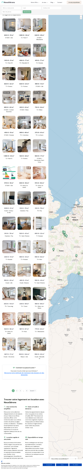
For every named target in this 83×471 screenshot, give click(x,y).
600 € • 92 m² (24, 183)
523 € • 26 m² (24, 156)
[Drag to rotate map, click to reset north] (81, 18)
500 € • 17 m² (39, 156)
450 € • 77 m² (24, 60)
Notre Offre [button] (34, 2)
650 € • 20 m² (9, 107)
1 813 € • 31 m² (9, 60)
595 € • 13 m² (39, 84)
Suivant (32, 390)
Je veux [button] (44, 2)
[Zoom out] (81, 16)
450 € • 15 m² (9, 132)
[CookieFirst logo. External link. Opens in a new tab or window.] (1, 461)
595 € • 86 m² (24, 132)
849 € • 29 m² (39, 35)
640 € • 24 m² (24, 84)
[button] (76, 256)
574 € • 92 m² (39, 183)
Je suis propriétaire (74, 2)
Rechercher (27, 12)
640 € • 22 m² (9, 84)
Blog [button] (52, 2)
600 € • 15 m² (9, 35)
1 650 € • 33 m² (9, 156)
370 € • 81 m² (39, 132)
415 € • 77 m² (39, 60)
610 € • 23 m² (24, 107)
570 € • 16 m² (9, 183)
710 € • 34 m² (39, 107)
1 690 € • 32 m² (24, 35)
